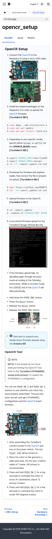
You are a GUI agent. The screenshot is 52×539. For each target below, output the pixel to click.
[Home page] (4, 12)
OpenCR (26, 55)
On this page (10, 19)
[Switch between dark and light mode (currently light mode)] (42, 4)
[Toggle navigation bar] (4, 4)
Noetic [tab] (31, 38)
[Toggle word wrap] (38, 125)
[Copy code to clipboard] (44, 125)
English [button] (33, 4)
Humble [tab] (8, 38)
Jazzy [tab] (20, 38)
